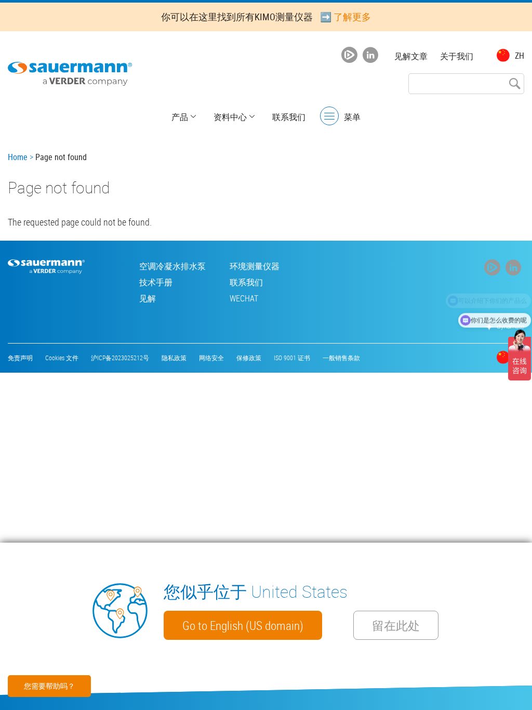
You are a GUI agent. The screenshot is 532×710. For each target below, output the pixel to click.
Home (18, 157)
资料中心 (230, 117)
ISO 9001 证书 (292, 357)
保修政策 (248, 357)
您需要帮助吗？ (49, 686)
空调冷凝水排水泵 (172, 266)
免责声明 (20, 357)
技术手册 (155, 282)
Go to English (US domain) (242, 625)
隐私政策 (174, 357)
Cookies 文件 (61, 357)
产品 (179, 117)
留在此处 (396, 625)
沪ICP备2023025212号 (120, 357)
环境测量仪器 (255, 266)
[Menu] (329, 116)
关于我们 (456, 56)
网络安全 (211, 357)
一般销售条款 (341, 357)
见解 (147, 298)
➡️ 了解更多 (345, 16)
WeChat (244, 298)
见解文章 (411, 56)
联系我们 (288, 117)
